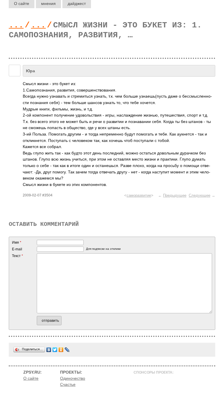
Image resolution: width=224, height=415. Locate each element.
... (16, 25)
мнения (48, 3)
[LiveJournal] (67, 350)
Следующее (199, 195)
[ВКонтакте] (49, 350)
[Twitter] (55, 350)
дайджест (77, 3)
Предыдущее (174, 195)
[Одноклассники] (61, 350)
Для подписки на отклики (103, 248)
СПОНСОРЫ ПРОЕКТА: (154, 372)
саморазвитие (139, 195)
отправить (50, 321)
